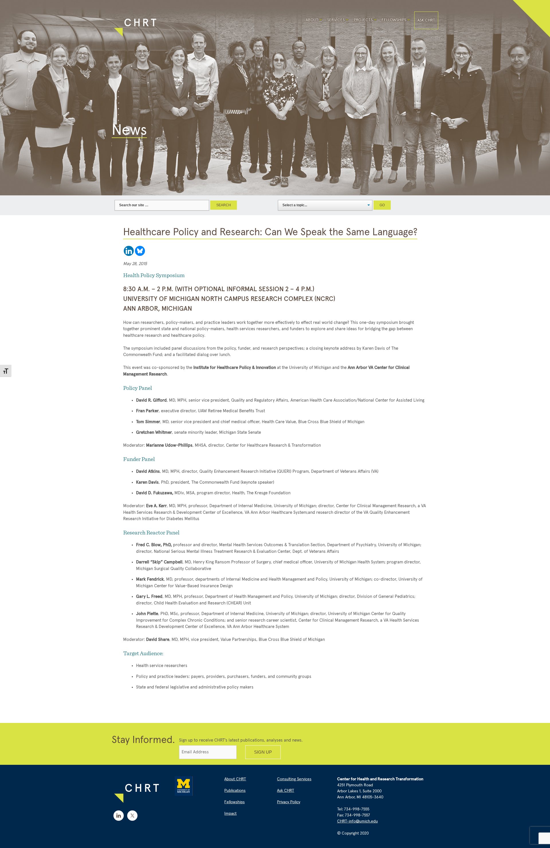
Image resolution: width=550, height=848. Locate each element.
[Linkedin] (129, 251)
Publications (234, 791)
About (312, 20)
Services (336, 20)
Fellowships (394, 20)
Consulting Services (294, 779)
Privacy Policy (288, 802)
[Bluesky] (140, 251)
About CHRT (235, 779)
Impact (230, 814)
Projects (363, 20)
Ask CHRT (426, 20)
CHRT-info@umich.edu (357, 821)
